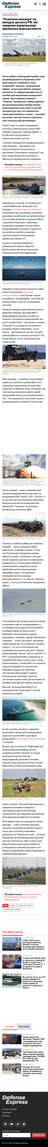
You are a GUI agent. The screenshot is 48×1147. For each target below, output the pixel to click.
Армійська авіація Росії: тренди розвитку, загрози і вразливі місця (22, 897)
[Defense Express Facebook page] (5, 1124)
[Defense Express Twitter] (18, 1124)
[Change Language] (35, 4)
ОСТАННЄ (9, 1027)
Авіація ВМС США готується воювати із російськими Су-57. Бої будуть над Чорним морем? (23, 167)
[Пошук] (39, 4)
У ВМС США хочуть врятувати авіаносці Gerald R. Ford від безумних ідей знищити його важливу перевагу (33, 944)
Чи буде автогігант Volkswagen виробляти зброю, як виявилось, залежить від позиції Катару (33, 1071)
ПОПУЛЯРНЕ (24, 1027)
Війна (13, 905)
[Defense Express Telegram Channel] (24, 1124)
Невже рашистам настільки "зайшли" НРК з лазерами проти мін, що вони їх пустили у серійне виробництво (33, 1041)
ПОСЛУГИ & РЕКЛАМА (9, 1109)
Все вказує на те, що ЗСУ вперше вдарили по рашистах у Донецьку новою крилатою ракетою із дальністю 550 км (34, 982)
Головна (5, 13)
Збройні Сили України (12, 909)
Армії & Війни (13, 13)
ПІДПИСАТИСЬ (38, 1135)
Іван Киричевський (12, 34)
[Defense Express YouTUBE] (11, 1124)
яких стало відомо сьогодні (30, 739)
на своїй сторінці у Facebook (26, 209)
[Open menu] (44, 4)
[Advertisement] (24, 428)
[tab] (9, 1027)
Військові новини (25, 905)
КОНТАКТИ (6, 1116)
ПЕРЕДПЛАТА (6, 1112)
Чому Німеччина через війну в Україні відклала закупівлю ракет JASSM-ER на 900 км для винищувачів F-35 (34, 1056)
